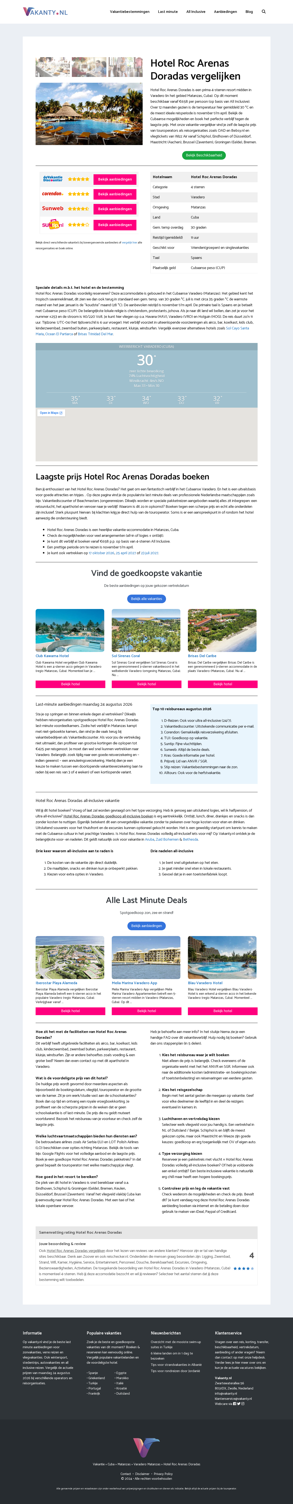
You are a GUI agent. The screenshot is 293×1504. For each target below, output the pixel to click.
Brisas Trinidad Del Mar (95, 334)
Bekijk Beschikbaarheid (204, 155)
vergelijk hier (129, 242)
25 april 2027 (126, 553)
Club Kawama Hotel (52, 656)
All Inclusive (195, 12)
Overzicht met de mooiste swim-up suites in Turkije (176, 1344)
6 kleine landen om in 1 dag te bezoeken (172, 1356)
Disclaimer (142, 1474)
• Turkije (92, 1383)
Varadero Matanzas (147, 1464)
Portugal (94, 1388)
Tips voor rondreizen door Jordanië (175, 1371)
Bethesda (190, 839)
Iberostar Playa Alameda (56, 983)
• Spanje (92, 1373)
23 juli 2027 (149, 553)
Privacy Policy (163, 1474)
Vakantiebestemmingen (130, 12)
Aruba (149, 839)
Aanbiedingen (225, 12)
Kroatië (121, 1388)
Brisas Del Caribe (202, 656)
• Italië (119, 1383)
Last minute (168, 12)
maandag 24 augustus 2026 (46, 1375)
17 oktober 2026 (101, 553)
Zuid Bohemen (167, 839)
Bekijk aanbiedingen (115, 179)
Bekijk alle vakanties (146, 599)
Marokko (122, 1378)
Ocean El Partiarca (59, 334)
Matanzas (124, 1464)
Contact (126, 1474)
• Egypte (120, 1373)
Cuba (111, 1464)
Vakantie (99, 1464)
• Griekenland (96, 1378)
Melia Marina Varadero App (134, 983)
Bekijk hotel (70, 684)
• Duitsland (122, 1394)
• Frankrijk (93, 1394)
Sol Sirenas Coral (126, 656)
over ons (255, 1363)
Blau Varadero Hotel (205, 983)
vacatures (247, 1368)
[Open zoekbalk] (263, 11)
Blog (249, 12)
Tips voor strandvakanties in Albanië (176, 1365)
